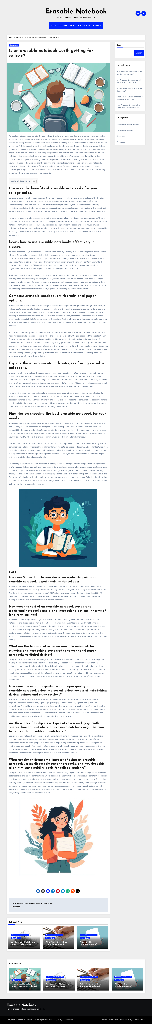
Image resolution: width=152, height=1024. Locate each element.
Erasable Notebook (76, 11)
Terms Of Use (139, 1020)
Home (53, 25)
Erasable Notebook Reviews (89, 25)
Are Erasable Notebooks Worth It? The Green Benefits (23, 944)
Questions (14, 45)
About (104, 1020)
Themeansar (67, 1020)
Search (120, 45)
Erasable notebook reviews (128, 124)
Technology (122, 142)
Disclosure (113, 1020)
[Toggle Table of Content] (33, 181)
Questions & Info (66, 25)
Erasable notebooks (20, 935)
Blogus (57, 1020)
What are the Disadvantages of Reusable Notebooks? (90, 944)
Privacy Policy (126, 1020)
